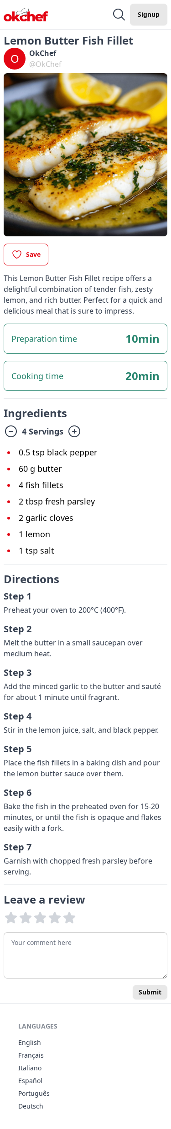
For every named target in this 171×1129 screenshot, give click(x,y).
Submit (150, 992)
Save (33, 254)
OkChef (42, 53)
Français (31, 1055)
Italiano (29, 1068)
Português (34, 1093)
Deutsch (30, 1106)
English (29, 1042)
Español (30, 1080)
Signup (149, 14)
